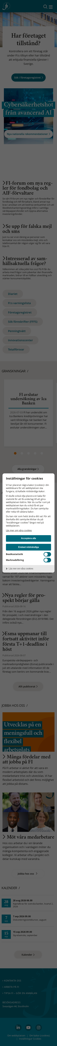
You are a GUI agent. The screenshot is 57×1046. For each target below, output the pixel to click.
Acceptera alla (28, 538)
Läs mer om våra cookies (19, 530)
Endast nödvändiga (28, 547)
